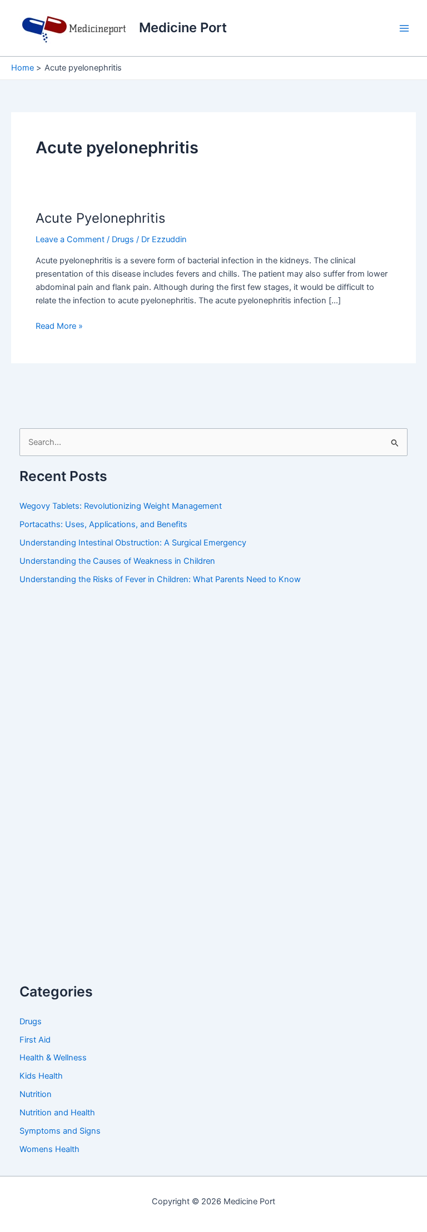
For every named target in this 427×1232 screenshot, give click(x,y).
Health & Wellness (53, 1058)
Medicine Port (183, 27)
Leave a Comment (70, 239)
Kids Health (41, 1076)
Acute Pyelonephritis (100, 218)
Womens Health (49, 1149)
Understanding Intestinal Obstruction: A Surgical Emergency (132, 543)
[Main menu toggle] (404, 28)
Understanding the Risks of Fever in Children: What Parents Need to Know (160, 579)
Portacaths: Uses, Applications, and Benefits (103, 524)
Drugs (123, 239)
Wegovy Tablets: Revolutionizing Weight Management (120, 506)
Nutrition (35, 1094)
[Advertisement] (102, 794)
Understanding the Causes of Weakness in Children (117, 561)
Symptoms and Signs (60, 1131)
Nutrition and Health (57, 1113)
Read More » (59, 326)
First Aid (35, 1040)
